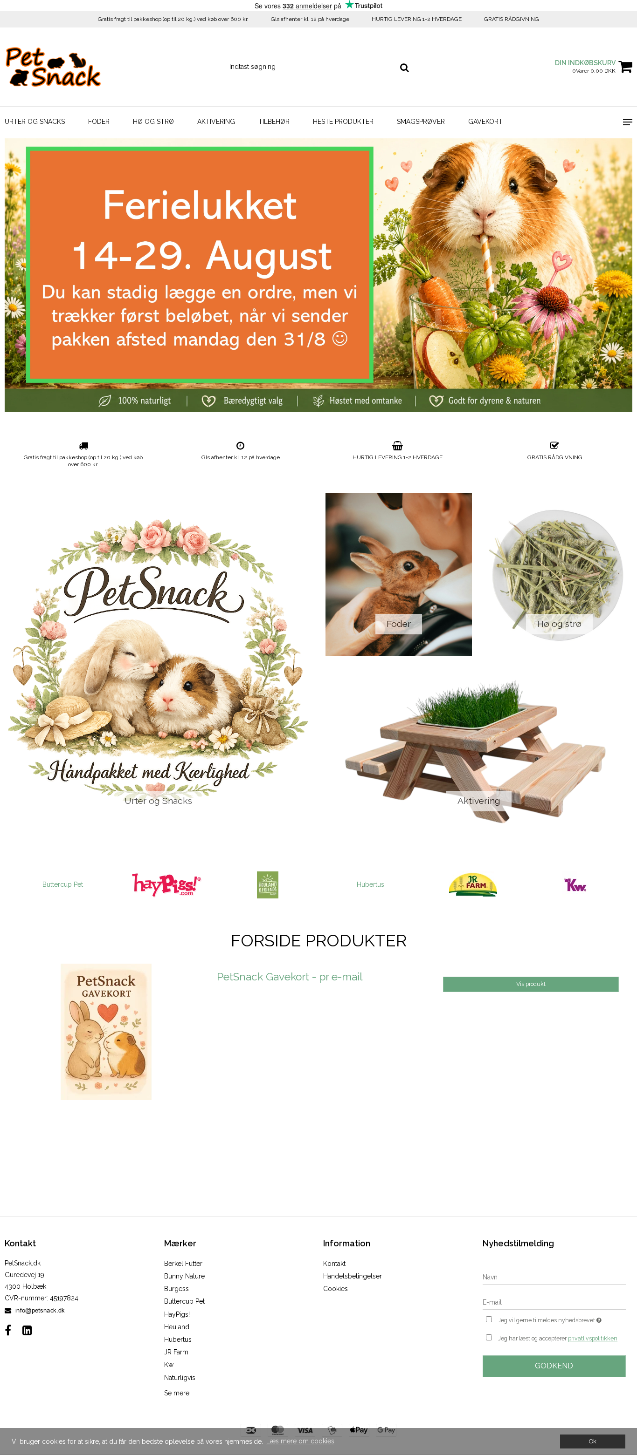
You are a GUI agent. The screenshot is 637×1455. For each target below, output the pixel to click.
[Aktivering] (478, 751)
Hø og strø (153, 121)
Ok (592, 1441)
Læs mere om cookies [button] (300, 1441)
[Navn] (554, 1276)
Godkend (554, 1365)
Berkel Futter (183, 1263)
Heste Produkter (343, 121)
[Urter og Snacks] (158, 663)
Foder (99, 121)
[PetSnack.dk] (53, 67)
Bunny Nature (184, 1276)
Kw (168, 1364)
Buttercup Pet (184, 1301)
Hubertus (268, 884)
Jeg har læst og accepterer (557, 1338)
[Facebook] (8, 1330)
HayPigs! (177, 1314)
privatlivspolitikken (592, 1338)
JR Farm (176, 1352)
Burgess (176, 1288)
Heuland (176, 1327)
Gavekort (485, 121)
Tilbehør (274, 121)
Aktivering (216, 121)
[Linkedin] (27, 1330)
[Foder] (398, 574)
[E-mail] (554, 1301)
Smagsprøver (421, 121)
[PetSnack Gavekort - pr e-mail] (106, 1065)
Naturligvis (179, 1377)
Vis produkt (531, 983)
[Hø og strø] (559, 574)
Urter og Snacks (35, 121)
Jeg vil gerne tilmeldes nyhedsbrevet (562, 1318)
